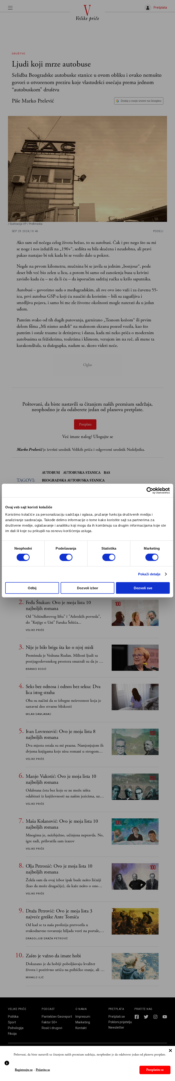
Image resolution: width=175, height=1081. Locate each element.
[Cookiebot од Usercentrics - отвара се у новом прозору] (150, 490)
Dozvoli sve (143, 588)
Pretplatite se (155, 1070)
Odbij (32, 588)
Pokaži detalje (149, 574)
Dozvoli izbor (87, 588)
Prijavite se (43, 1070)
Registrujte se (24, 1070)
